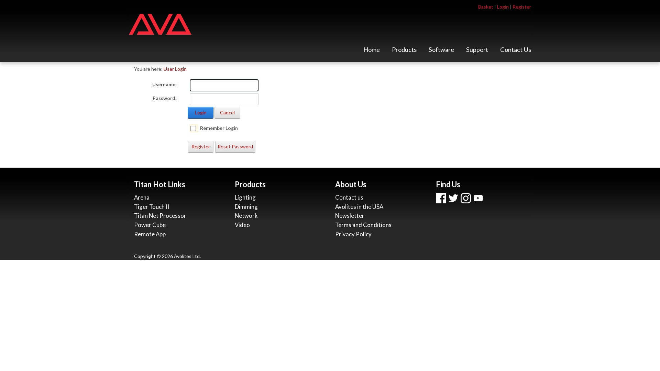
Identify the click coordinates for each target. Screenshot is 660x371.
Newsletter (349, 215)
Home (371, 51)
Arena (142, 197)
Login (503, 7)
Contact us (349, 197)
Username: (164, 84)
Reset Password (235, 146)
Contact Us (515, 51)
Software (441, 51)
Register (522, 7)
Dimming (246, 206)
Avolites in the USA (359, 206)
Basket (485, 7)
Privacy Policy (353, 234)
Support (477, 51)
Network (246, 215)
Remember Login (219, 128)
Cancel (227, 112)
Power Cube (150, 224)
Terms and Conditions (363, 224)
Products (404, 51)
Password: (165, 98)
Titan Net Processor (160, 215)
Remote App (150, 234)
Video (242, 224)
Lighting (245, 197)
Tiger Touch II (151, 206)
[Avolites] (160, 23)
